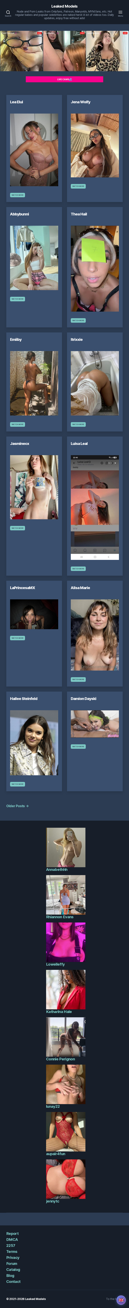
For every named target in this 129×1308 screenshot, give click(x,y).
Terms (11, 1251)
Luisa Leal (79, 443)
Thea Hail (79, 214)
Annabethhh (56, 869)
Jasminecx (19, 443)
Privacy (12, 1257)
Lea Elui (16, 102)
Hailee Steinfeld (23, 698)
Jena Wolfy (80, 102)
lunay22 (53, 1106)
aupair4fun (55, 1153)
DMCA (12, 1239)
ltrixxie (77, 339)
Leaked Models (64, 6)
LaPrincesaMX (22, 587)
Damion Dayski (83, 698)
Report (12, 1233)
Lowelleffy (55, 964)
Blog (10, 1275)
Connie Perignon (60, 1059)
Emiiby (16, 339)
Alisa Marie (80, 587)
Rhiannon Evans (60, 917)
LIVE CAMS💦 (64, 79)
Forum (11, 1263)
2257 (10, 1245)
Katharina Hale (59, 1011)
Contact (13, 1281)
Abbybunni (19, 214)
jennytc (52, 1201)
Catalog (13, 1269)
